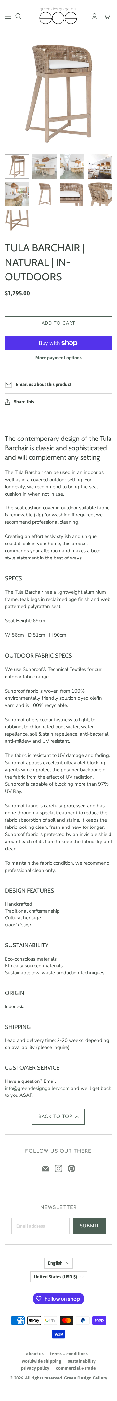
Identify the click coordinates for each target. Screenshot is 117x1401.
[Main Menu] (8, 16)
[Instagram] (58, 1168)
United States (55, 1276)
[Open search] (18, 16)
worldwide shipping (41, 1361)
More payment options (58, 357)
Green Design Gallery (85, 1377)
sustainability (82, 1361)
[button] (58, 1117)
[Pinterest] (71, 1168)
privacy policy (35, 1368)
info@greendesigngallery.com (37, 1088)
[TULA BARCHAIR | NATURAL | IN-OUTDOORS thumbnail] (17, 166)
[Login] (94, 16)
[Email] (45, 1168)
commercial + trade (76, 1368)
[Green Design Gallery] (58, 15)
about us (35, 1353)
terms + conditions (69, 1353)
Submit (89, 1226)
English (55, 1263)
